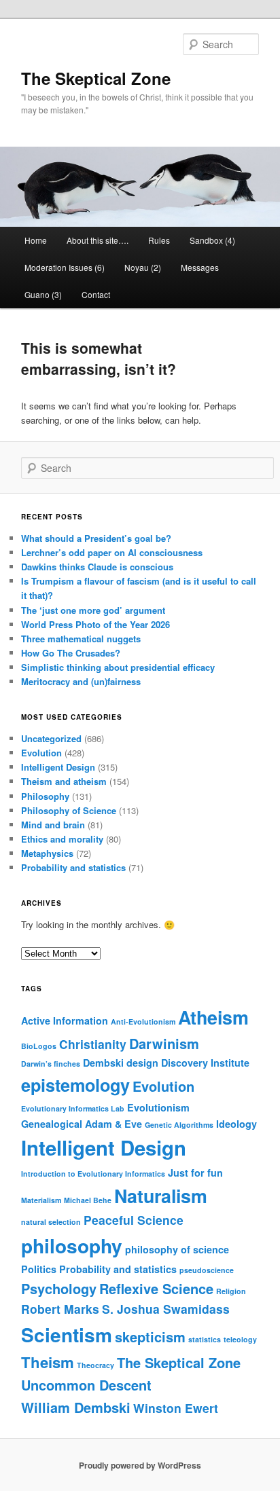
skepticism (150, 1336)
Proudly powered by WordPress (140, 1465)
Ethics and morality (62, 838)
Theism (47, 1362)
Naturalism (160, 1196)
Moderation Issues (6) (64, 267)
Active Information (64, 1020)
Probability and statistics (73, 867)
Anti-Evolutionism (143, 1021)
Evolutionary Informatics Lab (72, 1108)
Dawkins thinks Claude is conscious (97, 566)
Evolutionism (158, 1107)
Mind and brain (53, 824)
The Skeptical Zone (96, 78)
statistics (204, 1339)
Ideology (236, 1123)
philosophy (71, 1245)
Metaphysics (47, 853)
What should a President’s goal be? (96, 538)
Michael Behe (87, 1200)
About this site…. (97, 240)
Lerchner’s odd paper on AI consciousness (112, 552)
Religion (231, 1291)
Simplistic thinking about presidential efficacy (118, 667)
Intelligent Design (58, 766)
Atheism (213, 1017)
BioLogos (38, 1046)
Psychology (59, 1288)
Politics (38, 1269)
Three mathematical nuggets (81, 638)
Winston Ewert (175, 1407)
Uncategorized (51, 738)
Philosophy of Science (68, 810)
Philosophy (45, 796)
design (142, 1062)
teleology (240, 1339)
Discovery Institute (205, 1062)
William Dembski (75, 1407)
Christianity (92, 1043)
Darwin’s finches (50, 1064)
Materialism (41, 1200)
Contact (96, 294)
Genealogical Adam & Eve (81, 1123)
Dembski (103, 1062)
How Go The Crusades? (70, 652)
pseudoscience (206, 1270)
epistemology (75, 1085)
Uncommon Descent (86, 1385)
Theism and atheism (64, 781)
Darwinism (164, 1043)
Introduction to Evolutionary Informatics (93, 1173)
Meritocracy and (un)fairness (81, 681)
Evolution (41, 752)
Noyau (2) (142, 267)
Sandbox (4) (212, 240)
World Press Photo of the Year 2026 (95, 624)
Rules (159, 240)
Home (35, 240)
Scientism (66, 1334)
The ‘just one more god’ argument (93, 610)
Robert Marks (60, 1308)
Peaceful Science (133, 1219)
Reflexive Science (156, 1288)
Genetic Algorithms (179, 1125)
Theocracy (95, 1365)
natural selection (51, 1222)
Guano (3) (43, 294)
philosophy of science (177, 1249)
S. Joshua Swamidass (166, 1308)
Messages (200, 267)
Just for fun (195, 1172)
